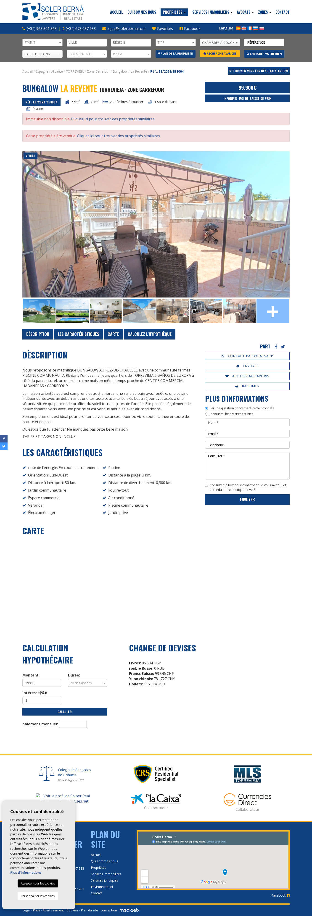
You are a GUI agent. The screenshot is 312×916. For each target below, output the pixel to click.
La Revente (138, 71)
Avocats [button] (244, 12)
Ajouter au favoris (250, 376)
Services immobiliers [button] (211, 12)
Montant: (31, 675)
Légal (26, 910)
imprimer (250, 386)
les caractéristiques (78, 334)
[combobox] (42, 42)
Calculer (65, 711)
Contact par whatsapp (250, 356)
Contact (282, 12)
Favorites (164, 28)
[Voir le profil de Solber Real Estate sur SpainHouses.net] (64, 798)
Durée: (74, 675)
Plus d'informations (25, 872)
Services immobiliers (106, 874)
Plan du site (89, 910)
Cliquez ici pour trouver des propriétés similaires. (113, 118)
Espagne (42, 71)
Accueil (116, 12)
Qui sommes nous (141, 12)
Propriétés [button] (173, 12)
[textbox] (88, 42)
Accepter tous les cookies (38, 883)
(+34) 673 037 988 (81, 28)
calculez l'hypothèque (150, 334)
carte (113, 334)
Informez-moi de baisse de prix (247, 98)
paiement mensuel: (40, 723)
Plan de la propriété (176, 53)
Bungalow (120, 71)
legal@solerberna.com (126, 28)
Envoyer (250, 366)
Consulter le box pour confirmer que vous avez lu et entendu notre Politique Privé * (248, 487)
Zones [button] (263, 12)
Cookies (72, 910)
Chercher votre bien (265, 54)
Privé (36, 910)
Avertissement (53, 910)
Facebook (192, 28)
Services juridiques (104, 880)
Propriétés (98, 867)
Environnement (102, 886)
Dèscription (37, 334)
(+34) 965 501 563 (42, 28)
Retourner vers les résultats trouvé (258, 70)
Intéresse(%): (34, 692)
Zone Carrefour (98, 71)
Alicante (57, 71)
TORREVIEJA (75, 71)
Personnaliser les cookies (38, 896)
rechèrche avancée (221, 53)
